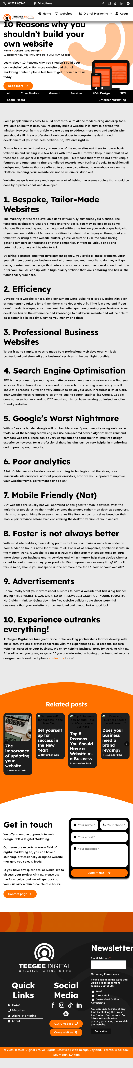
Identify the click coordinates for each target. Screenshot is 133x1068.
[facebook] (103, 3)
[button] (6, 743)
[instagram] (109, 3)
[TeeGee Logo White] (45, 944)
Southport (60, 1054)
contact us (56, 658)
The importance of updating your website (17, 755)
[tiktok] (115, 3)
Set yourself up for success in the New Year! (50, 740)
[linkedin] (122, 3)
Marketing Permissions (105, 974)
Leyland (95, 1050)
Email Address (101, 958)
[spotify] (128, 3)
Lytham (74, 1054)
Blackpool (121, 1050)
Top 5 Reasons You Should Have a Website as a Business (81, 746)
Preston (108, 1050)
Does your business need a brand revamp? (112, 740)
